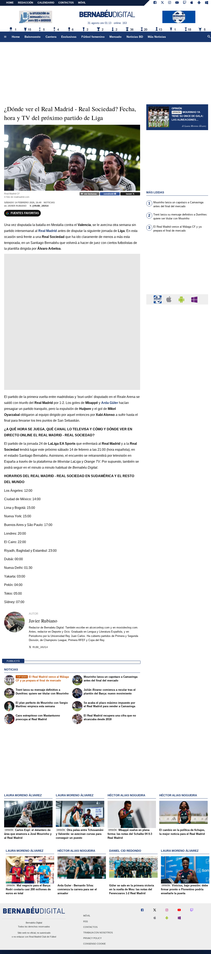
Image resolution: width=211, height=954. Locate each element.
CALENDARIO (46, 2)
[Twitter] (162, 3)
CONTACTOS (66, 2)
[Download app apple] (192, 3)
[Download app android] (199, 3)
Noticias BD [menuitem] (135, 36)
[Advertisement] (177, 266)
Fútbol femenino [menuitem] (93, 36)
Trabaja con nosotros (98, 932)
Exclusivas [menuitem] (68, 36)
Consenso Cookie (94, 944)
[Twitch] (185, 3)
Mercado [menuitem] (115, 36)
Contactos (90, 927)
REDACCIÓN (25, 2)
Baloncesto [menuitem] (33, 36)
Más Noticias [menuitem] (157, 36)
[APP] (158, 299)
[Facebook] (155, 3)
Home (10, 2)
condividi (109, 194)
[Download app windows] (206, 3)
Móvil (86, 916)
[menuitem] (5, 37)
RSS (85, 921)
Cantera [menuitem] (51, 36)
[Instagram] (169, 3)
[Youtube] (177, 3)
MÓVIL (82, 2)
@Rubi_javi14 (40, 206)
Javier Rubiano (17, 206)
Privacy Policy (92, 938)
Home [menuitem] (16, 36)
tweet (129, 194)
